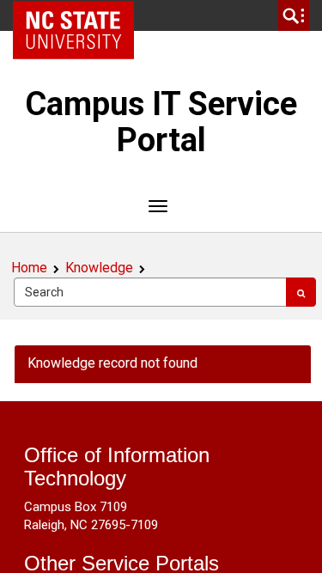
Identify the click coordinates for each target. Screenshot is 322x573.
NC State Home (79, 15)
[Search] (301, 292)
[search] (293, 15)
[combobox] (150, 292)
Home (29, 267)
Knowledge (99, 267)
